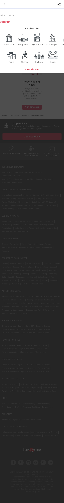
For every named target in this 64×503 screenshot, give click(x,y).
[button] (4, 4)
